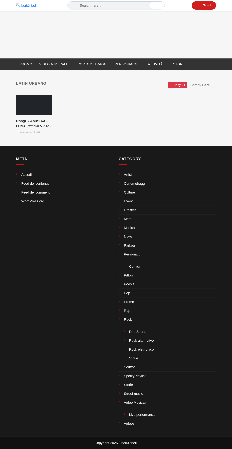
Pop (127, 293)
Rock (128, 320)
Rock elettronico (141, 349)
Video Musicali (53, 64)
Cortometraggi (92, 64)
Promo (26, 64)
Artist (128, 175)
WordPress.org (32, 201)
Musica (129, 228)
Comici (134, 266)
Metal (128, 219)
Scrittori (130, 367)
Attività (155, 64)
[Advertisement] (116, 35)
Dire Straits (137, 332)
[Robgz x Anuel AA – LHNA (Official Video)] (34, 105)
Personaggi (126, 64)
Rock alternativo (141, 341)
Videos (129, 423)
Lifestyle (130, 210)
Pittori (128, 275)
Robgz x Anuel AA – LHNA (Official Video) (33, 123)
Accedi (26, 175)
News (128, 237)
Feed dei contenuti (35, 183)
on (30, 132)
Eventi (129, 201)
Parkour (130, 245)
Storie (179, 64)
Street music (133, 394)
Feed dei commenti (35, 192)
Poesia (129, 284)
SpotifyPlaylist (135, 376)
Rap (127, 311)
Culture (129, 192)
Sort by (200, 85)
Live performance (142, 415)
